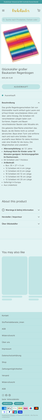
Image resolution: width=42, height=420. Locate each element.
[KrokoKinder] (21, 10)
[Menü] (4, 10)
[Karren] (37, 10)
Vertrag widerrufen (13, 399)
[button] (21, 86)
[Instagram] (3, 395)
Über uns (6, 342)
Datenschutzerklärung (11, 355)
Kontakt (5, 315)
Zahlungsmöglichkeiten (12, 369)
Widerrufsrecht (8, 335)
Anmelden (7, 403)
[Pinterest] (9, 395)
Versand (5, 375)
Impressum (6, 349)
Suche (4, 399)
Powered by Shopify (8, 415)
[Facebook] (6, 395)
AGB (4, 329)
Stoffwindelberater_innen (13, 322)
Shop (4, 362)
